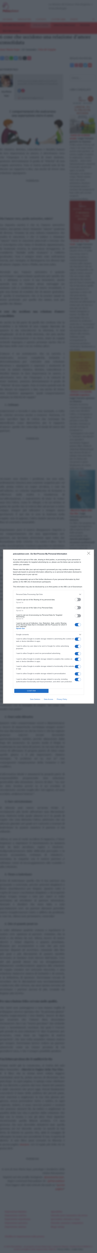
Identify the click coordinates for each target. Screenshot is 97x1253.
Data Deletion (35, 699)
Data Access (48, 699)
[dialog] (48, 626)
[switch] (78, 599)
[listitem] (48, 594)
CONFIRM (31, 691)
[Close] (89, 554)
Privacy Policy (62, 699)
